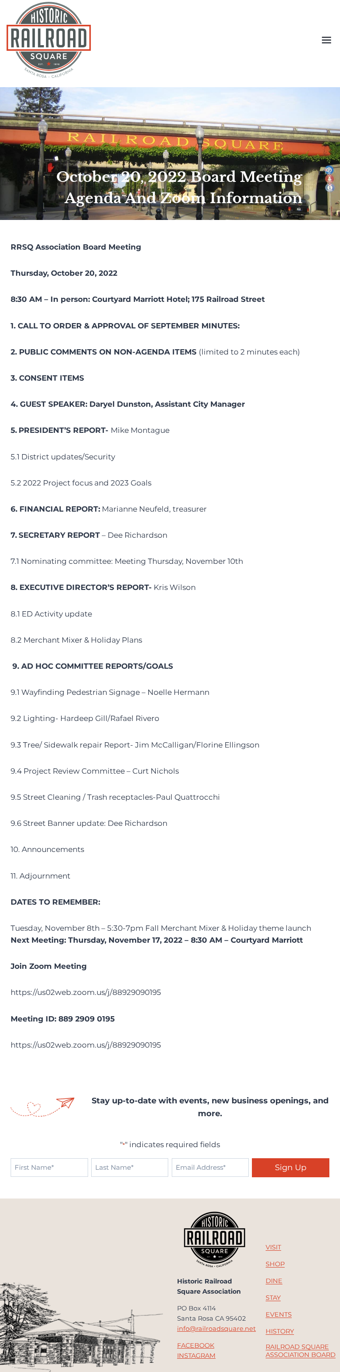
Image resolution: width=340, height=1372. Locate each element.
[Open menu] (326, 40)
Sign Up (290, 1167)
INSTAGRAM (196, 1356)
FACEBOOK (195, 1345)
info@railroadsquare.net (216, 1329)
